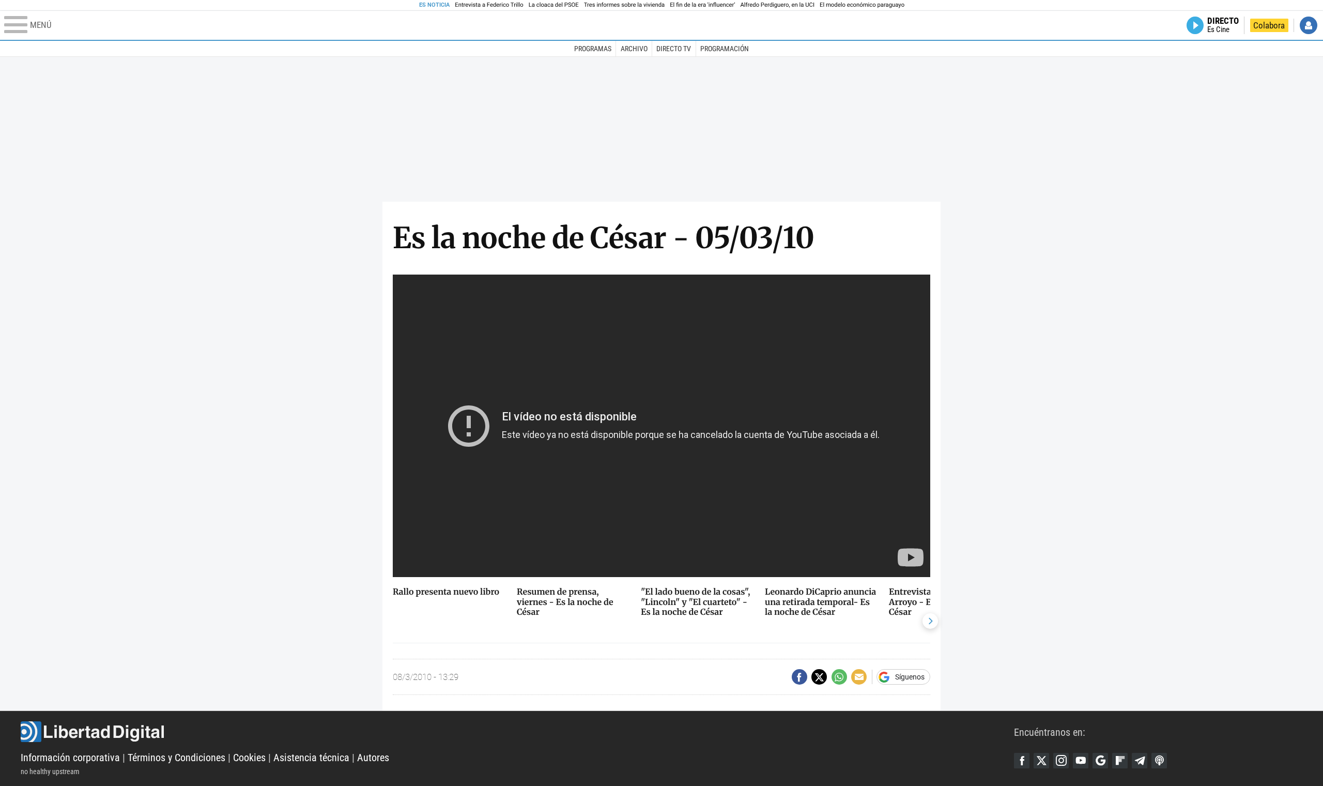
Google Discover (1100, 760)
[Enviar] (839, 677)
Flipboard (1120, 760)
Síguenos (910, 677)
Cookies (249, 757)
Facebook (1021, 760)
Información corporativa (70, 757)
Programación (724, 48)
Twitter (1041, 760)
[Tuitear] (819, 677)
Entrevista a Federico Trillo (489, 5)
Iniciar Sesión (1308, 25)
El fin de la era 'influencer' (702, 5)
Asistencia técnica (311, 757)
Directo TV (673, 48)
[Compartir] (799, 677)
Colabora (1269, 25)
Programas (592, 48)
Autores (373, 757)
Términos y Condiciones (176, 757)
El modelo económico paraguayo (862, 5)
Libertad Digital (517, 731)
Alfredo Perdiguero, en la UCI (777, 5)
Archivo (634, 48)
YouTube (1080, 760)
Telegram (1139, 760)
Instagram (1061, 760)
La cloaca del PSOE (554, 5)
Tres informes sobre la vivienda (624, 5)
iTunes (1159, 760)
